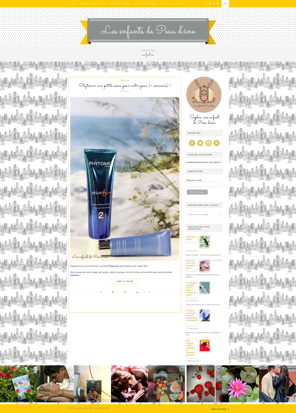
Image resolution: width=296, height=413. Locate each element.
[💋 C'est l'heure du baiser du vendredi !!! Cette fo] (129, 383)
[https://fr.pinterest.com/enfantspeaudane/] (216, 146)
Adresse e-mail (194, 180)
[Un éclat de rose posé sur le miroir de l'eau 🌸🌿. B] (240, 383)
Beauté (84, 3)
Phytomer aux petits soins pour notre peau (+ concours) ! (125, 85)
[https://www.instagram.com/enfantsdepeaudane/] (208, 146)
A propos (178, 3)
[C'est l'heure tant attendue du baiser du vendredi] (55, 383)
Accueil (71, 3)
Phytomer (114, 266)
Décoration (99, 3)
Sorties (114, 3)
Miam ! (127, 3)
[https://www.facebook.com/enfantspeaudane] (192, 146)
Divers (165, 3)
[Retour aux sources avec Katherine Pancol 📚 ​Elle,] (18, 383)
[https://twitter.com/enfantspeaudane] (200, 146)
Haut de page (219, 409)
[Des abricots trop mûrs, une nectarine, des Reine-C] (166, 383)
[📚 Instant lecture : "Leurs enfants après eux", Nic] (92, 383)
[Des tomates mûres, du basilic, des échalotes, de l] (203, 383)
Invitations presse (146, 3)
